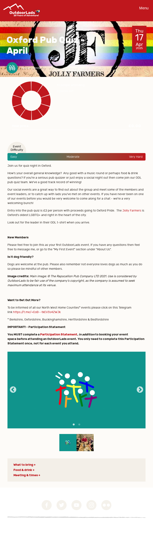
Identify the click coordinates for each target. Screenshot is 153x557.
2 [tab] (79, 425)
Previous (13, 390)
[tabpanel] (76, 390)
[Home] (21, 19)
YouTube (76, 505)
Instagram (91, 505)
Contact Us (15, 535)
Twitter (62, 505)
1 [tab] (74, 425)
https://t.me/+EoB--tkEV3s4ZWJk (37, 312)
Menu (144, 8)
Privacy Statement (20, 530)
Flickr (106, 505)
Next (140, 390)
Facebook (47, 505)
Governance (15, 526)
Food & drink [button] (22, 470)
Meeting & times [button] (25, 475)
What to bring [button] (23, 464)
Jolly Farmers (132, 210)
